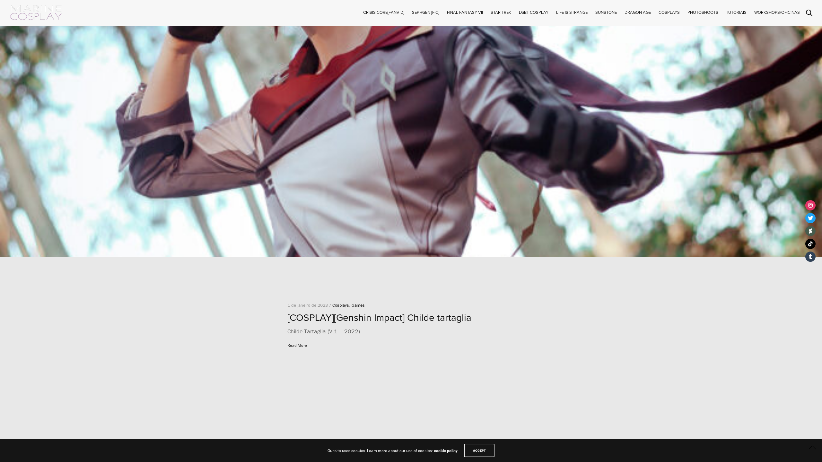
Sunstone (606, 12)
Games (358, 305)
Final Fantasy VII (465, 12)
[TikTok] (810, 244)
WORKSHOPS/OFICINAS (777, 12)
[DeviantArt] (810, 231)
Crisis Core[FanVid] (383, 12)
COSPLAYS (669, 12)
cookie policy (446, 450)
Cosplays (340, 305)
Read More (297, 345)
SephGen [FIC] (425, 12)
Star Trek (501, 12)
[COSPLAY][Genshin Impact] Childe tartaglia (379, 318)
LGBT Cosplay (533, 12)
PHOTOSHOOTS (702, 12)
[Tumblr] (810, 257)
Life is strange (572, 12)
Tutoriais (736, 12)
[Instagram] (810, 205)
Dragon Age (638, 12)
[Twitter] (810, 218)
